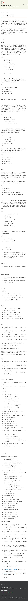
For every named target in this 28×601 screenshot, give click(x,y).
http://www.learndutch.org (10, 569)
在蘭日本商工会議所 (6, 5)
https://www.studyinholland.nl (11, 573)
